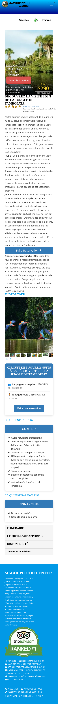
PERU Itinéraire (15, 679)
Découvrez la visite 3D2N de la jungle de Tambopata (18, 70)
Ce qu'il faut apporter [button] (25, 536)
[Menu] (51, 4)
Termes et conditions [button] (19, 551)
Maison (11, 661)
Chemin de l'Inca (36, 670)
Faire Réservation (19, 80)
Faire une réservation (29, 408)
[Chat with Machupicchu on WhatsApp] (36, 20)
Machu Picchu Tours (17, 673)
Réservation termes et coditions (24, 692)
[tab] (29, 529)
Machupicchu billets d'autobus (24, 664)
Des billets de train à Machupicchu (26, 667)
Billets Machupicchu (32, 661)
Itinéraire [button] (15, 528)
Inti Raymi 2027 (15, 670)
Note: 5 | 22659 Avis (31, 106)
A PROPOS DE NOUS (32, 689)
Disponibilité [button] (17, 543)
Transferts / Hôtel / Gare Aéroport (26, 676)
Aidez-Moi (24, 19)
